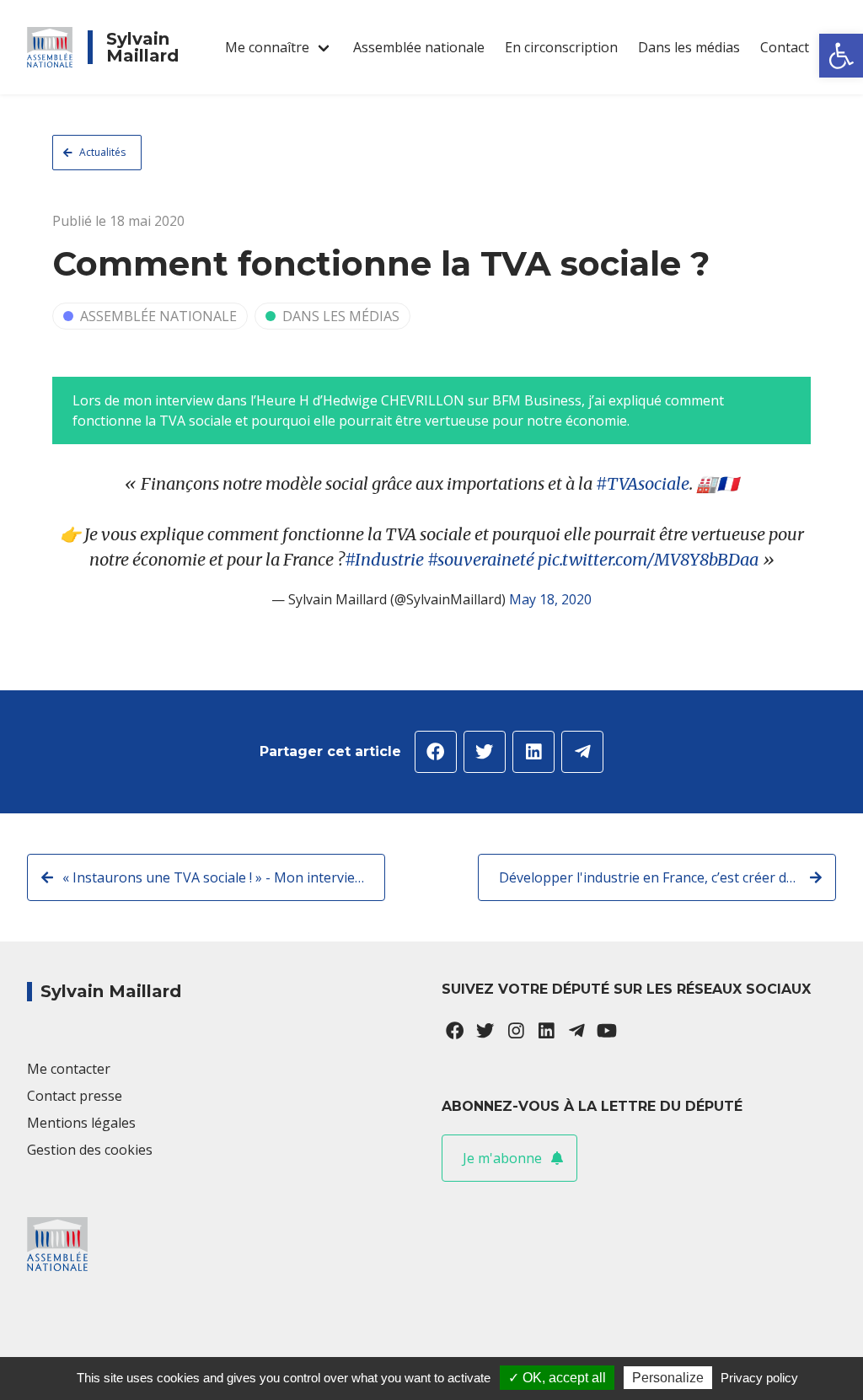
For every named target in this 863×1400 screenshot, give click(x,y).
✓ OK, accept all (557, 1377)
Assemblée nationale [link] (419, 47)
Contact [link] (784, 47)
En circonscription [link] (561, 47)
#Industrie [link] (384, 559)
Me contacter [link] (68, 1068)
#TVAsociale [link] (642, 483)
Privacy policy (759, 1377)
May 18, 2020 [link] (550, 599)
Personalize (668, 1377)
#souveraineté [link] (480, 559)
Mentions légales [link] (81, 1122)
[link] (841, 56)
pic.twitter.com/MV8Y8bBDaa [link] (648, 559)
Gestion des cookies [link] (90, 1149)
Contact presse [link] (74, 1095)
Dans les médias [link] (689, 47)
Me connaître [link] (267, 47)
